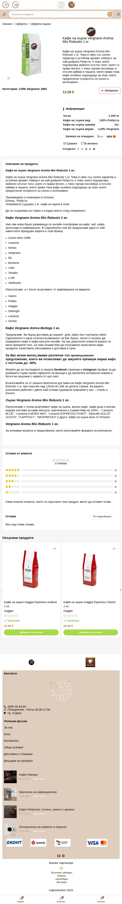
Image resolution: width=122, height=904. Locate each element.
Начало (7, 24)
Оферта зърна (40, 24)
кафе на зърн (49, 204)
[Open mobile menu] (4, 14)
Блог (7, 734)
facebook (60, 369)
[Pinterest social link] (86, 149)
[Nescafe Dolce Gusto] (31, 662)
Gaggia (8, 610)
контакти (105, 430)
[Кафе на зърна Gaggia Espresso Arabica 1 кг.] (31, 571)
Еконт (10, 393)
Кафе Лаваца (28, 774)
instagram (90, 369)
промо (33, 373)
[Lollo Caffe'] (90, 662)
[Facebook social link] (78, 149)
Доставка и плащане (18, 754)
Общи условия (13, 747)
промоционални (82, 355)
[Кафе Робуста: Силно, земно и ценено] (10, 811)
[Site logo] (61, 4)
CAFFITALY (26, 417)
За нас (8, 727)
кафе (85, 224)
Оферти (21, 24)
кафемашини (31, 227)
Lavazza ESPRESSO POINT (67, 413)
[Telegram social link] (94, 149)
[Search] (110, 14)
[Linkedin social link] (90, 149)
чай (93, 224)
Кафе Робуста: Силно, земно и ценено (47, 809)
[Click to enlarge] (8, 78)
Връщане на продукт (18, 760)
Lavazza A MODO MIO (31, 413)
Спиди (101, 389)
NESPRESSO (46, 417)
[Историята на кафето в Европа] (10, 829)
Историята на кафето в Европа (43, 827)
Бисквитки (11, 740)
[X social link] (82, 149)
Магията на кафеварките (38, 792)
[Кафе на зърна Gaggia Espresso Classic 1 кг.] (90, 571)
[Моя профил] (118, 14)
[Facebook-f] (58, 855)
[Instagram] (63, 855)
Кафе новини (39, 779)
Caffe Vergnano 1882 (33, 89)
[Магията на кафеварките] (10, 794)
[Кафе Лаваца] (10, 777)
